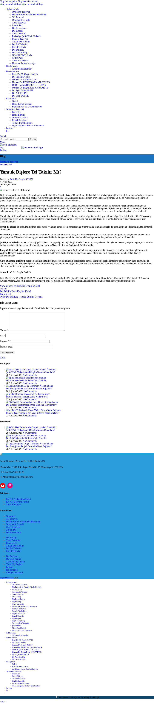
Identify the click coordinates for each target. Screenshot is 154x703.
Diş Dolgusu (18, 49)
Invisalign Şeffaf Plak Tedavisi (26, 36)
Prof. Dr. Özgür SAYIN (21, 179)
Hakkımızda (12, 569)
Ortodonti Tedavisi (21, 12)
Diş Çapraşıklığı (19, 52)
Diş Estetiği (17, 30)
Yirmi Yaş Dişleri (20, 60)
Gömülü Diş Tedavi (15, 561)
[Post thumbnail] (31, 369)
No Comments (30, 375)
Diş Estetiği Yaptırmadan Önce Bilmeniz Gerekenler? (31, 404)
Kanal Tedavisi (19, 47)
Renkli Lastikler (19, 120)
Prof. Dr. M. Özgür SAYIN (25, 74)
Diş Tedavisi (12, 161)
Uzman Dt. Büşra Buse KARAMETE (30, 87)
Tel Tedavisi (18, 17)
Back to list (5, 294)
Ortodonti (10, 516)
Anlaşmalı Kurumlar (21, 68)
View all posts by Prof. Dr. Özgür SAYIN (20, 286)
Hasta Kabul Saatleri (22, 104)
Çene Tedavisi (19, 22)
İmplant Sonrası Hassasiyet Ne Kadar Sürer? (27, 396)
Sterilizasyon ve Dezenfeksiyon (27, 106)
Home (3, 161)
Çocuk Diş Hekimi (21, 41)
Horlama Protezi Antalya (23, 63)
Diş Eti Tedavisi (19, 44)
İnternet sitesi (6, 346)
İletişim (3, 150)
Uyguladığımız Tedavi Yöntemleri (28, 125)
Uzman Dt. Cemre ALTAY (25, 79)
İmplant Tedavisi (20, 39)
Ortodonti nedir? (20, 117)
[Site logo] (11, 4)
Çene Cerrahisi (19, 33)
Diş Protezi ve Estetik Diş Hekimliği (29, 14)
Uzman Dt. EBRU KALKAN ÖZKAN (31, 82)
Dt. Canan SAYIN (21, 77)
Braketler (16, 112)
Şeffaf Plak (17, 58)
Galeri (15, 101)
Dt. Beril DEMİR (20, 96)
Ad (2, 335)
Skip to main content (27, 1)
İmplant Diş (11, 543)
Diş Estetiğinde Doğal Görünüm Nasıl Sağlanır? (29, 388)
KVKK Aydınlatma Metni (18, 499)
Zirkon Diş (17, 25)
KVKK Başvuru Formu (17, 501)
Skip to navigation (9, 1)
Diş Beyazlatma (19, 28)
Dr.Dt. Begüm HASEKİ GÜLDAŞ (29, 85)
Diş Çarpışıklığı (13, 559)
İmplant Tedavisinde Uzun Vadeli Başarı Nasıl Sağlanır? (32, 413)
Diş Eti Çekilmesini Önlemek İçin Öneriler (26, 380)
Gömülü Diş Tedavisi (22, 55)
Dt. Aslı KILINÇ (20, 93)
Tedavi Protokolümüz (22, 123)
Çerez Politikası (13, 504)
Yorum (4, 330)
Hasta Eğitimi (18, 114)
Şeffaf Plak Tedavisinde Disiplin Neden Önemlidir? (30, 372)
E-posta (4, 341)
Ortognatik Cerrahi (21, 20)
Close (2, 357)
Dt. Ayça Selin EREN (22, 90)
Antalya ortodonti (14, 572)
